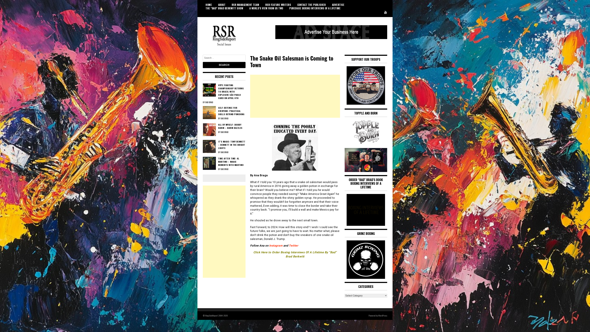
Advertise (338, 5)
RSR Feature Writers (278, 5)
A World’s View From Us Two (266, 8)
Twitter (293, 245)
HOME (209, 5)
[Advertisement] (295, 96)
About (222, 5)
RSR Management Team (245, 5)
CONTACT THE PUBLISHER (311, 5)
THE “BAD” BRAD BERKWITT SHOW (224, 8)
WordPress (382, 315)
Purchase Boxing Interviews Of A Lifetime (314, 8)
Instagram (276, 245)
